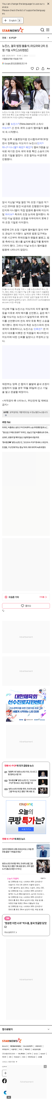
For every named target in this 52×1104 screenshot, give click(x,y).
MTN (29, 1054)
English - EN (15, 20)
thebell (17, 1057)
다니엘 (12, 147)
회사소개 (4, 1046)
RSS (20, 1049)
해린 (21, 147)
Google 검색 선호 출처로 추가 (15, 63)
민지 (39, 143)
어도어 (5, 127)
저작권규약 (5, 1049)
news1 (42, 1054)
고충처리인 (38, 1046)
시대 (10, 1057)
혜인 (28, 147)
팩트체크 (27, 1049)
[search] (42, 30)
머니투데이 (21, 1054)
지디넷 (4, 1057)
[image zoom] (46, 106)
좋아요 (28, 606)
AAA (23, 1057)
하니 (4, 147)
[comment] (37, 68)
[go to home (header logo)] (13, 30)
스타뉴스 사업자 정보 (8, 1062)
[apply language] (19, 20)
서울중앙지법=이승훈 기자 (12, 59)
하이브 (8, 214)
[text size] (48, 68)
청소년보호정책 (28, 1046)
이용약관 (14, 1049)
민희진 (37, 329)
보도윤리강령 (37, 1049)
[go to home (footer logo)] (12, 1040)
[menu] (48, 30)
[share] (43, 68)
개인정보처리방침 (15, 1046)
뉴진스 (14, 123)
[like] (32, 68)
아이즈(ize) (31, 1057)
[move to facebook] (4, 1080)
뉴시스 (36, 1054)
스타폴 (40, 1057)
